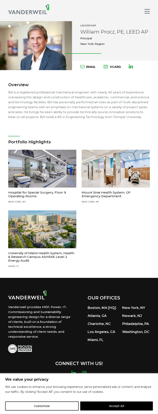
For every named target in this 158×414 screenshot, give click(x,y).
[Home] (28, 9)
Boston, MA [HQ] (102, 308)
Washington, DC (135, 332)
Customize (42, 406)
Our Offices (104, 298)
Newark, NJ (132, 316)
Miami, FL (95, 340)
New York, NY (133, 308)
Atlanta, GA (97, 316)
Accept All (116, 406)
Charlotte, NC (99, 324)
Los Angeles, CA (101, 332)
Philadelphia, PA (135, 324)
